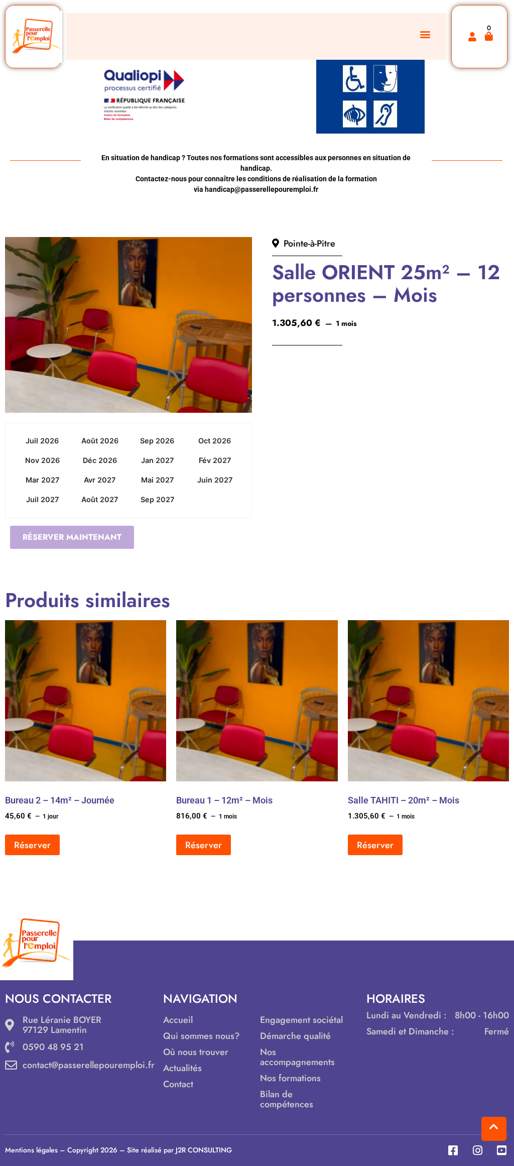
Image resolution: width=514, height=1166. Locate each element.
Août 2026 (99, 440)
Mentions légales (31, 1150)
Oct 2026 (214, 440)
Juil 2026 (42, 440)
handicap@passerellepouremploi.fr (261, 189)
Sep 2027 (157, 499)
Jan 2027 (157, 460)
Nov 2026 (42, 460)
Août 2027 (99, 499)
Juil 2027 (42, 499)
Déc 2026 (100, 460)
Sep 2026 (157, 440)
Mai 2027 (157, 480)
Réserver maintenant (72, 537)
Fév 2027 (215, 460)
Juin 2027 (214, 480)
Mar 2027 (42, 480)
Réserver (32, 845)
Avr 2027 (99, 480)
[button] (425, 34)
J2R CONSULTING (204, 1150)
